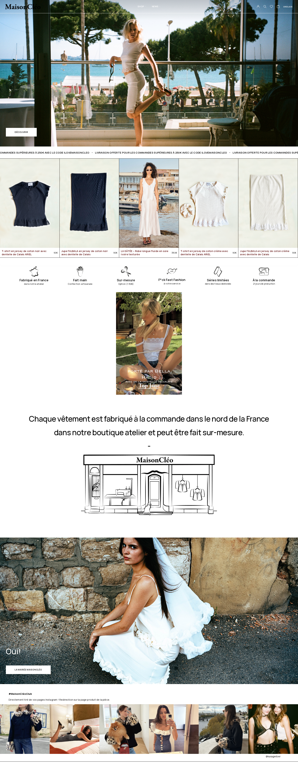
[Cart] (278, 7)
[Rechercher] (265, 6)
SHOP (141, 6)
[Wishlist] (271, 7)
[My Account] (258, 6)
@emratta (273, 756)
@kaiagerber (223, 756)
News (155, 6)
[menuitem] (288, 6)
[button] (21, 132)
